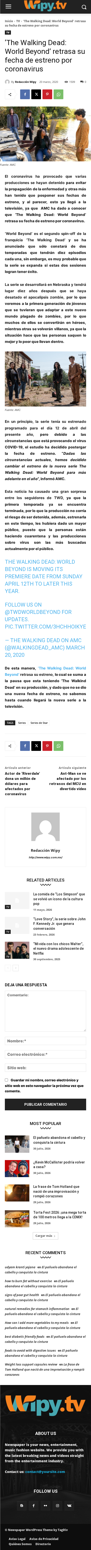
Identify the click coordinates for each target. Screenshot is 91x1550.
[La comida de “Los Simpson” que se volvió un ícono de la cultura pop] (17, 900)
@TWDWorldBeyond (32, 612)
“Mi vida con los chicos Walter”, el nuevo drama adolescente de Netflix (58, 948)
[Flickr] (45, 1506)
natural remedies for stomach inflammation (37, 1309)
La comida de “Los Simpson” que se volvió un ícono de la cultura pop (59, 899)
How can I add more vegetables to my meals (37, 1322)
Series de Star (39, 723)
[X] (36, 94)
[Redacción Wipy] (8, 81)
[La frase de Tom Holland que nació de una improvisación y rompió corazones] (17, 1192)
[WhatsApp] (58, 94)
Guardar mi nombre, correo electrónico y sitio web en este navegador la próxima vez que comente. (44, 1085)
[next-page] (16, 968)
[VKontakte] (69, 1506)
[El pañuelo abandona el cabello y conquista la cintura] (17, 1144)
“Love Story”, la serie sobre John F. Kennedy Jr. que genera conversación (59, 923)
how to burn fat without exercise (28, 1281)
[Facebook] (25, 94)
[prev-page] (8, 968)
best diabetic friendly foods (24, 1336)
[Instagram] (57, 1506)
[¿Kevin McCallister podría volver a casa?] (17, 1168)
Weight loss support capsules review (31, 1364)
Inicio (9, 21)
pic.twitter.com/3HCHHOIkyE (45, 627)
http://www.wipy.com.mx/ (45, 857)
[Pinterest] (47, 94)
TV (18, 21)
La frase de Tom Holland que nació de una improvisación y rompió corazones (56, 1191)
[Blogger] (21, 1506)
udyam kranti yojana (20, 1267)
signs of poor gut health (22, 1295)
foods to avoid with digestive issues (30, 1350)
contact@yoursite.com (45, 1471)
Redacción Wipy (25, 82)
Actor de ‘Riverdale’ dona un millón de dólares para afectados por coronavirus (22, 783)
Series (22, 723)
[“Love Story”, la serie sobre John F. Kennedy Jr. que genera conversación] (17, 925)
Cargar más (43, 1236)
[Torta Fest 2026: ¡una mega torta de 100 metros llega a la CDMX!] (17, 1218)
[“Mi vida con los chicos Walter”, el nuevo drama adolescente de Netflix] (17, 950)
